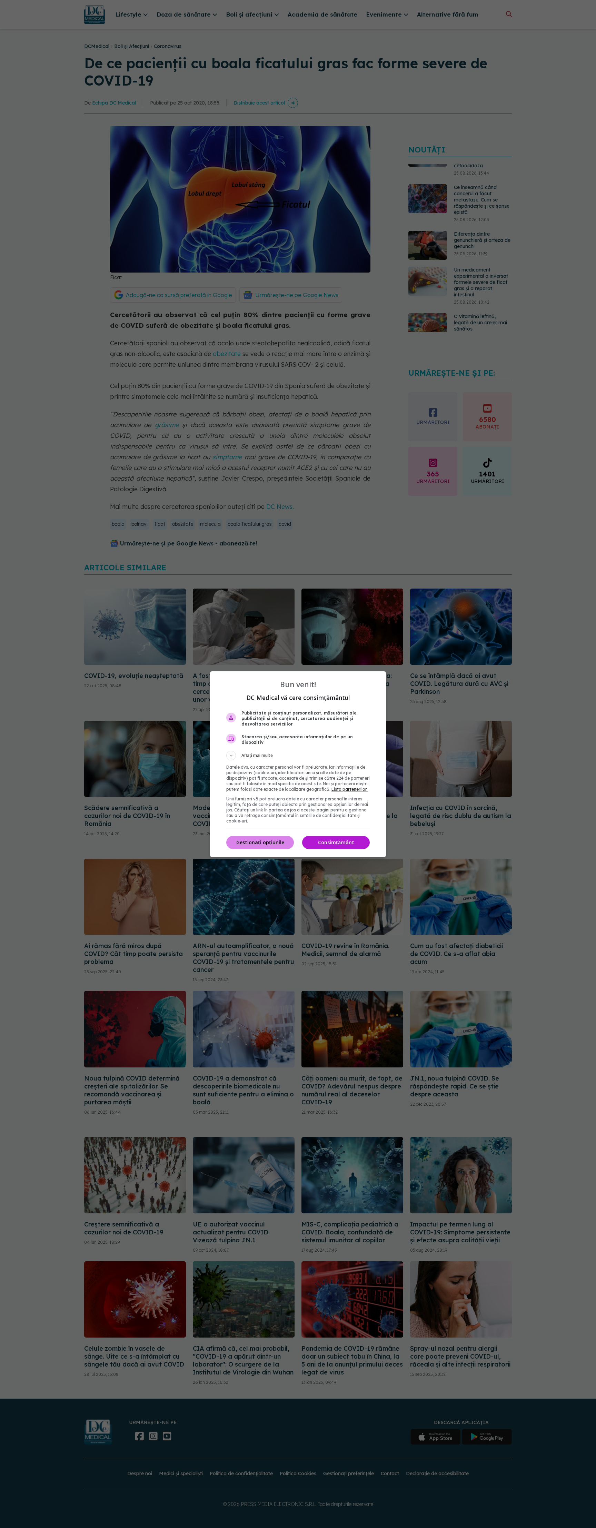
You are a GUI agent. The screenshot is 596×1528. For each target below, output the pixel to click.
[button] (298, 755)
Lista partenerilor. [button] (349, 789)
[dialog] (298, 764)
